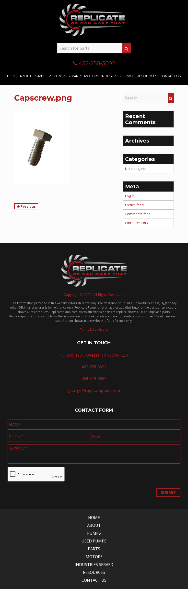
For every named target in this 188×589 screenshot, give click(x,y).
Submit (168, 492)
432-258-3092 (97, 63)
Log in (130, 196)
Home (12, 76)
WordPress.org (136, 222)
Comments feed (138, 214)
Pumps (40, 76)
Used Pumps (59, 76)
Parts (77, 76)
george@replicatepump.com (94, 390)
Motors (91, 76)
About (25, 76)
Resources (147, 76)
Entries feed (134, 205)
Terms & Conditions (94, 329)
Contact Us (170, 76)
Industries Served (118, 76)
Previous (28, 206)
